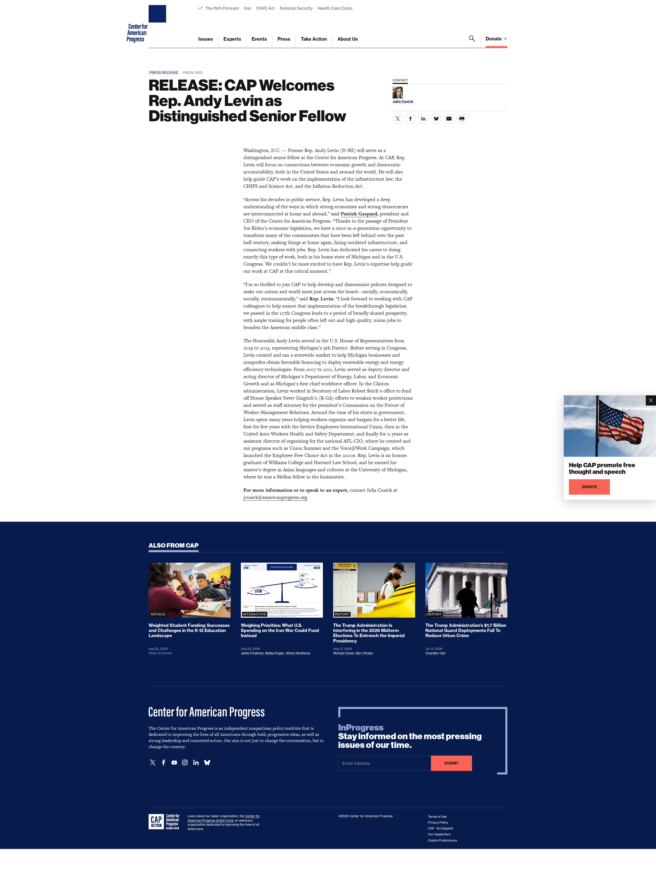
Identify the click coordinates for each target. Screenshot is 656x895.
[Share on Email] (449, 119)
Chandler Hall (435, 653)
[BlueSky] (207, 762)
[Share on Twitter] (398, 119)
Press (284, 39)
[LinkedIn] (196, 762)
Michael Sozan (343, 653)
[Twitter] (153, 762)
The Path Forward (222, 8)
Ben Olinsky (364, 653)
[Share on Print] (462, 119)
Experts (232, 39)
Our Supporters (439, 834)
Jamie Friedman (252, 653)
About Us (347, 39)
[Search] (472, 41)
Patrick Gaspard (359, 213)
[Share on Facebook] (410, 119)
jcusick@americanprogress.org (275, 497)
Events (259, 39)
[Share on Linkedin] (423, 119)
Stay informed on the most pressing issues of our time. (410, 736)
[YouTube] (174, 762)
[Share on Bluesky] (436, 119)
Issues (205, 39)
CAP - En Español (440, 828)
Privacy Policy (438, 822)
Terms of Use (437, 816)
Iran (247, 8)
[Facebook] (163, 762)
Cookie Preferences (442, 840)
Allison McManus (298, 653)
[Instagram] (185, 762)
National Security (296, 8)
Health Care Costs (334, 8)
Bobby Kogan (274, 653)
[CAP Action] (165, 821)
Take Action (314, 39)
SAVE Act (265, 8)
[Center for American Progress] (158, 24)
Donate (494, 39)
